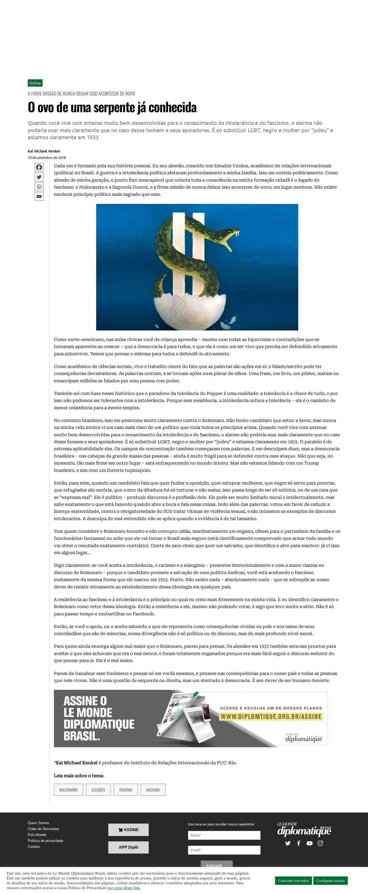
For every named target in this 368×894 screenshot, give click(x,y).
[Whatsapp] (39, 186)
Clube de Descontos (43, 829)
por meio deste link (123, 888)
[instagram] (320, 843)
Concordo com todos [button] (293, 881)
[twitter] (288, 843)
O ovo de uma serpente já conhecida (112, 106)
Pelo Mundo (37, 835)
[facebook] (298, 843)
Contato (34, 847)
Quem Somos (38, 823)
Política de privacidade (45, 841)
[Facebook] (39, 167)
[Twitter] (39, 177)
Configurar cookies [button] (331, 881)
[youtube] (309, 843)
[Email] (39, 196)
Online (35, 82)
